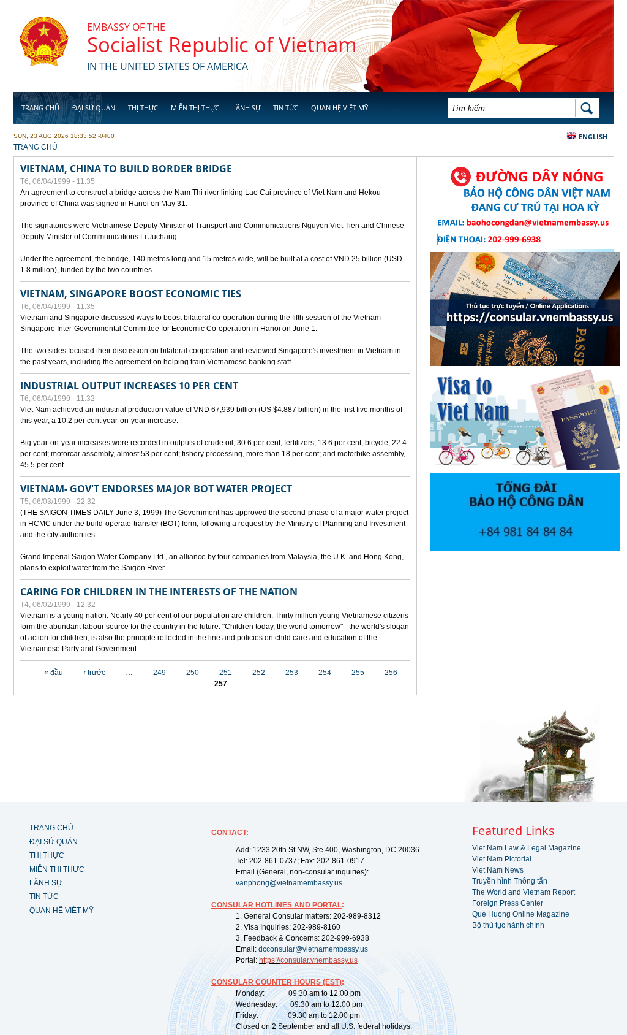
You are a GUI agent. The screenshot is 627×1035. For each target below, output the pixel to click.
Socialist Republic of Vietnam (222, 44)
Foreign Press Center (507, 903)
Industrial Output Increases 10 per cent (129, 385)
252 (258, 672)
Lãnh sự (246, 107)
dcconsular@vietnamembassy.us (313, 949)
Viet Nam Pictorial (501, 859)
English (593, 136)
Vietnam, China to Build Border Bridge (126, 168)
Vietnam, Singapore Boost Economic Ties (130, 293)
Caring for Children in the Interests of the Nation (159, 591)
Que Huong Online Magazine (520, 914)
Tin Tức (285, 107)
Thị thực (143, 107)
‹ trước (94, 672)
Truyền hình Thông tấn (509, 881)
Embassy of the (126, 27)
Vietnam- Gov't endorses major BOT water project (156, 488)
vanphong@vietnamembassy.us (289, 883)
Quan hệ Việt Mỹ (339, 107)
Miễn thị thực (195, 107)
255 (357, 672)
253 (291, 672)
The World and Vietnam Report (523, 892)
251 (225, 672)
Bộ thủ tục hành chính (508, 925)
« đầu (53, 672)
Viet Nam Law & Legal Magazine (526, 848)
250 (192, 672)
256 (391, 672)
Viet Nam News (498, 870)
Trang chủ (40, 107)
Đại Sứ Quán (93, 107)
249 (159, 672)
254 (324, 672)
